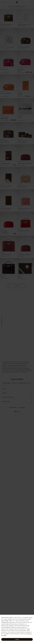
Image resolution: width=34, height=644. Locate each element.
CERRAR (17, 639)
